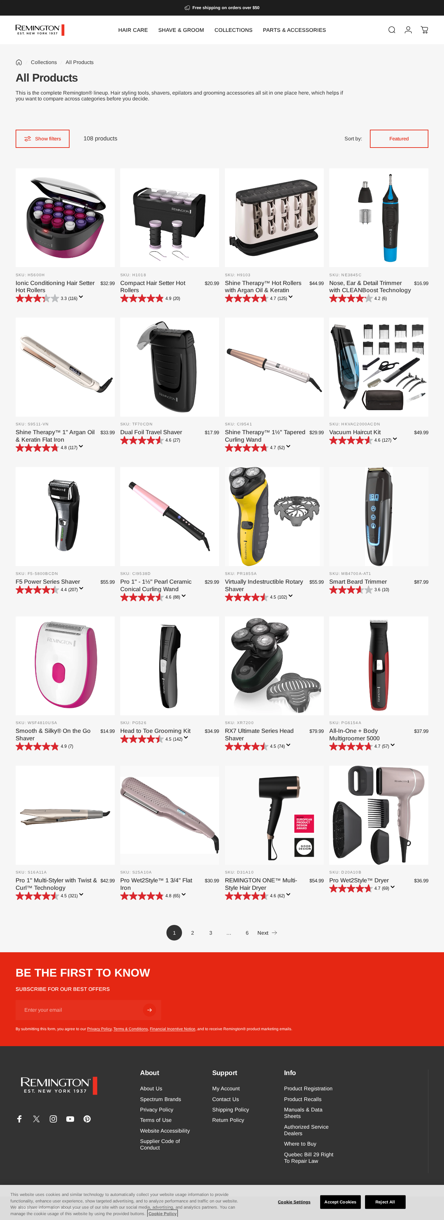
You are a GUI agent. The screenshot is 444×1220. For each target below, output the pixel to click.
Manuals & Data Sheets (303, 1113)
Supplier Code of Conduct (160, 1144)
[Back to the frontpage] (19, 62)
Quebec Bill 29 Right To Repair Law (308, 1157)
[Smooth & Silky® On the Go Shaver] (65, 666)
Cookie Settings (294, 1202)
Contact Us (225, 1099)
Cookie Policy (162, 1213)
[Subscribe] (149, 1010)
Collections (44, 62)
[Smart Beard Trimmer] (378, 516)
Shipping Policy (230, 1109)
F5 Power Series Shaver (48, 581)
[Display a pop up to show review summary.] (82, 299)
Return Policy (228, 1120)
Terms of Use (156, 1120)
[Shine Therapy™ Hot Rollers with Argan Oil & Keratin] (274, 217)
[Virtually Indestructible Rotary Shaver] (274, 516)
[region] (222, 1202)
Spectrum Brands (160, 1099)
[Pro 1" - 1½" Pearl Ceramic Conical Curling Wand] (169, 516)
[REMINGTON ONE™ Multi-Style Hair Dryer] (274, 815)
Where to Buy (300, 1144)
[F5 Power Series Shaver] (65, 516)
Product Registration (308, 1088)
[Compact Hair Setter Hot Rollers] (169, 217)
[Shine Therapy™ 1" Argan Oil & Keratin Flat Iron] (65, 367)
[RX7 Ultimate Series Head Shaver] (274, 666)
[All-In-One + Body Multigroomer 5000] (378, 666)
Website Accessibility (165, 1131)
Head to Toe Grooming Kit (155, 730)
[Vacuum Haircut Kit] (378, 367)
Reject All (385, 1202)
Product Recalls (302, 1099)
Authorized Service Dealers (306, 1130)
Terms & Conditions (130, 1029)
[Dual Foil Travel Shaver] (169, 367)
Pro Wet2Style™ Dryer (359, 880)
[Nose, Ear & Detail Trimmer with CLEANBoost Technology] (378, 217)
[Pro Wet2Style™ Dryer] (378, 815)
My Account (226, 1088)
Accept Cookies (340, 1202)
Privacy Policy (99, 1029)
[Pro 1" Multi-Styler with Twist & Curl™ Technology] (65, 815)
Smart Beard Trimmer (358, 581)
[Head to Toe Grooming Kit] (169, 666)
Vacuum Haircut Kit (355, 432)
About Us (151, 1088)
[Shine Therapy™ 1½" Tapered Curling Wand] (274, 367)
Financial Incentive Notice (172, 1029)
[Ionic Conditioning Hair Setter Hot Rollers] (65, 217)
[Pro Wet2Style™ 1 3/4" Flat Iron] (169, 815)
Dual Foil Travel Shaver (151, 432)
